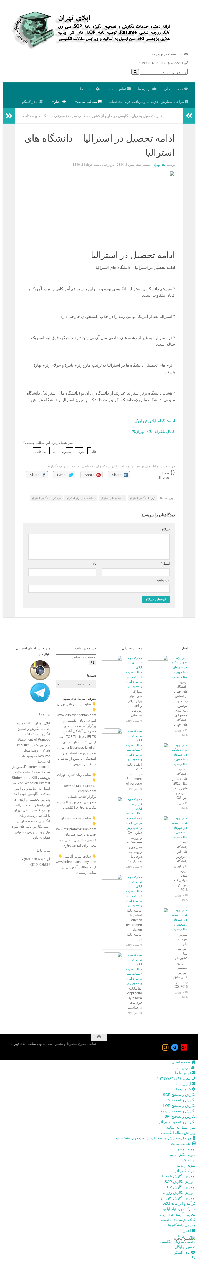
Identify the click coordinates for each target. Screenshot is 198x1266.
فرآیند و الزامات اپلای (179, 1203)
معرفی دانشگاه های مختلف (44, 116)
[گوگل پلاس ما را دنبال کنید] (184, 1047)
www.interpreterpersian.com (75, 829)
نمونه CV (188, 1160)
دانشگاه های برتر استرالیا (81, 498)
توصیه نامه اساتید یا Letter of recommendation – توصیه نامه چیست (134, 925)
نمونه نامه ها (185, 1149)
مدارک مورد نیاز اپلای (179, 1209)
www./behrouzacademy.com (75, 862)
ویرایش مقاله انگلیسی (178, 1133)
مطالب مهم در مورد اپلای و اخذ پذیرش (134, 681)
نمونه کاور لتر (185, 1171)
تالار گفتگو (30, 102)
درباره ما (145, 89)
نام (93, 563)
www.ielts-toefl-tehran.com (76, 715)
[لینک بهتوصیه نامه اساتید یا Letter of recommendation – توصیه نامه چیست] (112, 885)
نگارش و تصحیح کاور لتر (177, 1122)
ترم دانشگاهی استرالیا (142, 498)
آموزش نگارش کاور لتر (177, 1198)
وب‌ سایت (163, 580)
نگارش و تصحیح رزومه (178, 1111)
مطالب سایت (87, 102)
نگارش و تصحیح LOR (179, 1106)
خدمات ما (88, 89)
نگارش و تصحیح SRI (179, 1116)
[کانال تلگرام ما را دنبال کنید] (174, 1047)
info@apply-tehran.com (166, 54)
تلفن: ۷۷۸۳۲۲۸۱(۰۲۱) (174, 1078)
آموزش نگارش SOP (179, 1182)
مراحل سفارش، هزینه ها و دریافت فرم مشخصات (147, 102)
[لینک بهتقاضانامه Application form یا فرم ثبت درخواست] (112, 962)
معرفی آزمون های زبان (177, 1214)
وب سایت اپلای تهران (26, 1044)
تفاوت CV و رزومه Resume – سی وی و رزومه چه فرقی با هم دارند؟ (134, 847)
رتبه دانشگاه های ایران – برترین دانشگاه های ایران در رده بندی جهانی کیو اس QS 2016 (181, 866)
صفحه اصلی (174, 89)
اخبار (58, 102)
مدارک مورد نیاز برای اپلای (135, 662)
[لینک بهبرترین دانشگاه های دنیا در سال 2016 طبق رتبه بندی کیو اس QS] (158, 747)
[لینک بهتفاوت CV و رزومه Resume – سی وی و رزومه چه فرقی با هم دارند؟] (112, 807)
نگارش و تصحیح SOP (179, 1095)
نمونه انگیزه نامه (182, 1155)
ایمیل (165, 563)
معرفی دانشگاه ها (181, 1225)
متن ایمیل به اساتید (180, 1127)
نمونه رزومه (186, 1165)
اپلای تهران (159, 165)
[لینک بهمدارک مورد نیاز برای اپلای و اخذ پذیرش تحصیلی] (112, 666)
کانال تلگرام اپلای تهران (155, 431)
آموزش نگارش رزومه (178, 1193)
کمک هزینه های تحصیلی (177, 1220)
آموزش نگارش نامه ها (178, 1176)
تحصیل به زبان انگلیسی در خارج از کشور (122, 116)
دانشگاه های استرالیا (113, 498)
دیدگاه (166, 529)
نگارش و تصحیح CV (180, 1100)
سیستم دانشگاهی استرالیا (46, 498)
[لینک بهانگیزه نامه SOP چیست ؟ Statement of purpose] (112, 738)
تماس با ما (118, 89)
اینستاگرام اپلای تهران (156, 421)
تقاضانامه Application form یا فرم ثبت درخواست (134, 997)
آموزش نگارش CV (181, 1187)
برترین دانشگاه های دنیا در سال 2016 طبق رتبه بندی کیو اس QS (180, 783)
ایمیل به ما (183, 1084)
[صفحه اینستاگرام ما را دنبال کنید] (165, 1047)
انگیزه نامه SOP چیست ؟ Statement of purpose (134, 774)
